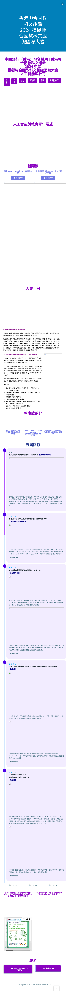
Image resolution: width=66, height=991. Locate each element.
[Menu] (62, 3)
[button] (4, 885)
